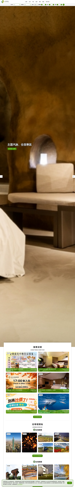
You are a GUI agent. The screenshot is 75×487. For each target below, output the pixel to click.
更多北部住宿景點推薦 (38, 455)
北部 (30, 1)
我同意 (69, 482)
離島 (43, 1)
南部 (36, 1)
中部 (33, 1)
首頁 (26, 1)
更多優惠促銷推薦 (38, 416)
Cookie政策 (19, 484)
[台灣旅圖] (5, 1)
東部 (40, 1)
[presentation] (1, 176)
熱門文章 (47, 1)
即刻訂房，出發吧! (12, 148)
